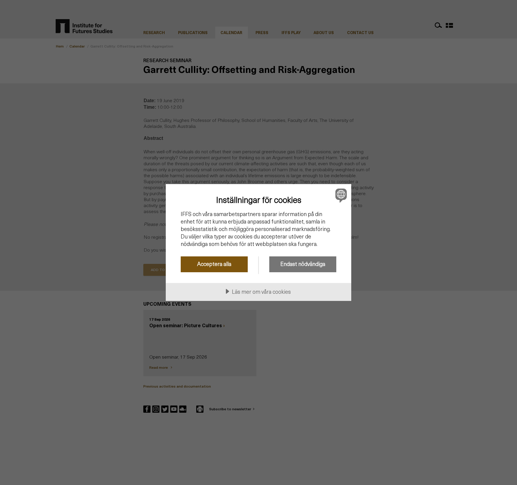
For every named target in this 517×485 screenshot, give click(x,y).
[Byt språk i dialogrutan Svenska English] (340, 195)
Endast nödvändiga (302, 264)
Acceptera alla (214, 264)
